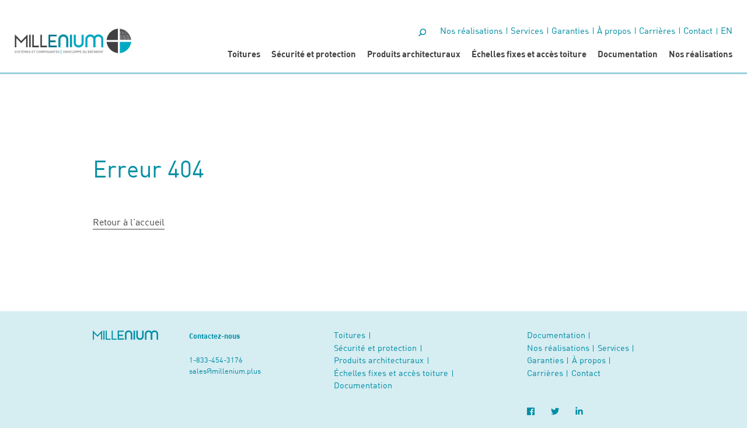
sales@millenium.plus (225, 370)
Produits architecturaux (413, 53)
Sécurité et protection (313, 53)
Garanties (570, 30)
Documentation (628, 53)
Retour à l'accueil (129, 221)
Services (527, 30)
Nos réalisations (700, 53)
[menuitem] (726, 30)
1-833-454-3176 (216, 359)
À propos (614, 30)
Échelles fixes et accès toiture (529, 53)
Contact (698, 30)
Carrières (657, 30)
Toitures (244, 53)
